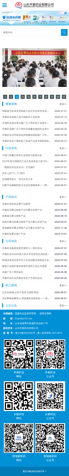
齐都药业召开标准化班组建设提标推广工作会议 (26, 134)
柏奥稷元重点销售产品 (14, 215)
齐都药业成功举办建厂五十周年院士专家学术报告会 (29, 122)
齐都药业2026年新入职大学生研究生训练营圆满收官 (29, 254)
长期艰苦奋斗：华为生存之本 (17, 179)
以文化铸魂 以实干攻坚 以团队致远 (20, 292)
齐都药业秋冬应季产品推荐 (16, 203)
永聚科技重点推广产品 (14, 233)
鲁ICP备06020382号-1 (34, 471)
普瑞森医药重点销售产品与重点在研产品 (23, 227)
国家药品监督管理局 (25, 313)
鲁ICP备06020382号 (25, 333)
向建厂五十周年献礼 (12, 272)
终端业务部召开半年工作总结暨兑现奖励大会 (25, 260)
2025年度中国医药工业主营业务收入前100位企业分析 (30, 161)
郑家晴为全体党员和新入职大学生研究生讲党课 (26, 111)
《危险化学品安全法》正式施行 (18, 167)
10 (46, 23)
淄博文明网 (45, 313)
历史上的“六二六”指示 (13, 173)
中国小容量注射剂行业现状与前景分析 (22, 155)
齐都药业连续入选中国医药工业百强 (21, 117)
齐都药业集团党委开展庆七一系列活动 (22, 248)
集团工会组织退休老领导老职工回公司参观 (24, 266)
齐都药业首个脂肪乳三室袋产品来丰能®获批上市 (27, 140)
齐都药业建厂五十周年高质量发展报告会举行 (25, 128)
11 (64, 96)
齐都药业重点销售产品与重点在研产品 (22, 209)
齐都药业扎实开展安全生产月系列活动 (22, 278)
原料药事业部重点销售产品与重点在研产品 (24, 221)
